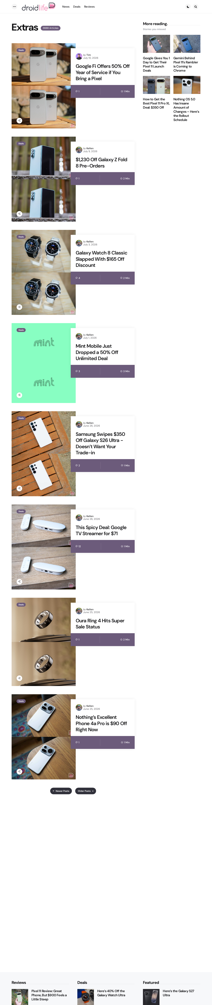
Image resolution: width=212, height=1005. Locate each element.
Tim (88, 55)
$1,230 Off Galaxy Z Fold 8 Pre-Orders (101, 162)
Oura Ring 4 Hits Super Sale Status (100, 624)
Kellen (90, 148)
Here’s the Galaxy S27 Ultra (178, 993)
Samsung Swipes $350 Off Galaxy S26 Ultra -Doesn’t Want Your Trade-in (100, 443)
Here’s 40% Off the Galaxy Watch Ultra (111, 993)
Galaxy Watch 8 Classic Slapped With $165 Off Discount (101, 259)
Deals (21, 50)
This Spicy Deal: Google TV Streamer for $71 (101, 530)
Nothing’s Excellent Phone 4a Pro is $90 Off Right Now (101, 723)
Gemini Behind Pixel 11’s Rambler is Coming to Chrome (185, 64)
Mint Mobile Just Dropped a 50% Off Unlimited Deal (97, 352)
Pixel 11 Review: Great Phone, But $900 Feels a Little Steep (49, 995)
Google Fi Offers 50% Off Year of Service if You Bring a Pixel (103, 72)
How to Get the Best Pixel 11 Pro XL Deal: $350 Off (156, 103)
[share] (19, 120)
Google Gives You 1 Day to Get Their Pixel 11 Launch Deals (156, 64)
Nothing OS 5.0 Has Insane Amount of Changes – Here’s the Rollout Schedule (186, 109)
